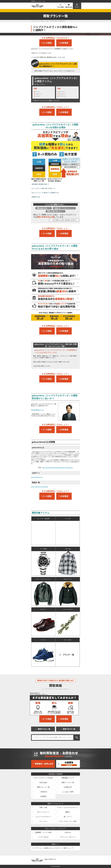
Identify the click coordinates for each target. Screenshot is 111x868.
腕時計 (67, 812)
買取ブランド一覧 (43, 787)
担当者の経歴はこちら (37, 410)
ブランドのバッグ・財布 (68, 821)
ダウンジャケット (43, 812)
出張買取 (43, 796)
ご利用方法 (43, 792)
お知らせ (68, 832)
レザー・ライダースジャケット (68, 807)
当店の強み (43, 782)
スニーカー (43, 821)
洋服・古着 (43, 807)
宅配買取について (67, 778)
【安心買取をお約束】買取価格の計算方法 (64, 220)
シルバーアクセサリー (43, 817)
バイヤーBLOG (43, 837)
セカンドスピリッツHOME (43, 778)
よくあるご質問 (67, 792)
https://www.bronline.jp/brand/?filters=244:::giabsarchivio (57, 467)
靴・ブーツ (68, 817)
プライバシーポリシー (68, 837)
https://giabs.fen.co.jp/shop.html (39, 486)
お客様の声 (68, 787)
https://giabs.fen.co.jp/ (37, 477)
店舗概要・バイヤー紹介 (43, 832)
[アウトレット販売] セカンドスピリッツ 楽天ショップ (54, 848)
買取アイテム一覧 (67, 782)
